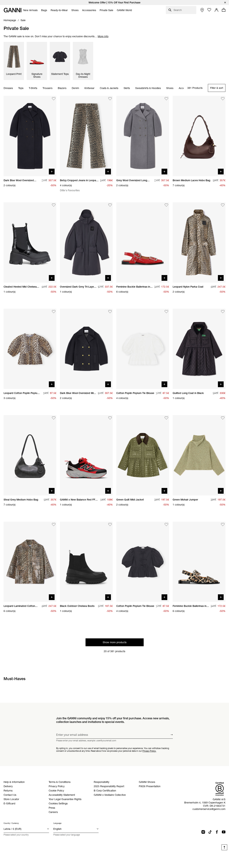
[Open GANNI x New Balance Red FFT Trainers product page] (86, 455)
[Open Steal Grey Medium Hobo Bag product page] (30, 455)
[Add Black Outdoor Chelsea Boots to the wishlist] (110, 524)
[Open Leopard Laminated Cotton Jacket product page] (30, 562)
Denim (75, 88)
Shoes (169, 88)
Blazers (62, 88)
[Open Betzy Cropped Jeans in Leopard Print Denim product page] (86, 136)
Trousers (47, 88)
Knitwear (89, 88)
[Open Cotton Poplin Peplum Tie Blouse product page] (142, 349)
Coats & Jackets (109, 88)
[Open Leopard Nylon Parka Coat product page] (199, 242)
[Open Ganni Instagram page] (203, 832)
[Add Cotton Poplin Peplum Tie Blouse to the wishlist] (166, 311)
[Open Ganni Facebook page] (217, 832)
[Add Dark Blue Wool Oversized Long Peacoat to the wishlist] (53, 98)
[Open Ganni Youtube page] (223, 832)
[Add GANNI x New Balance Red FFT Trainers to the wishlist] (110, 418)
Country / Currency (11, 823)
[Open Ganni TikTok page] (210, 832)
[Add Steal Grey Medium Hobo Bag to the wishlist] (53, 418)
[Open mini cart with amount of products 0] (223, 10)
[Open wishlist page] (209, 10)
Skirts (127, 88)
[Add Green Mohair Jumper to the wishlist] (222, 418)
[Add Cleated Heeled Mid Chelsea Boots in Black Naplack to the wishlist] (53, 205)
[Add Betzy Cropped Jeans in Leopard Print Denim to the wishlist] (110, 98)
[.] (114, 2)
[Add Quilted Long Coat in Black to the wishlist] (222, 311)
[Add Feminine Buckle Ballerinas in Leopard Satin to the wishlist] (222, 524)
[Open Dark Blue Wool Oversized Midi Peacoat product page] (86, 349)
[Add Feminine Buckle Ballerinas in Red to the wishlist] (166, 205)
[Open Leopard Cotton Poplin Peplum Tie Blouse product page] (30, 349)
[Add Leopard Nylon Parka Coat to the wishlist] (222, 205)
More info (103, 36)
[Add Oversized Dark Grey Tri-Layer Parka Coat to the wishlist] (110, 205)
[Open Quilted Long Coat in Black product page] (199, 349)
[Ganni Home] (12, 10)
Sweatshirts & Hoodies (148, 88)
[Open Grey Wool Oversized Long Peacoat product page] (142, 136)
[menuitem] (30, 10)
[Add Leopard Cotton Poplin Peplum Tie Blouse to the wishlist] (53, 311)
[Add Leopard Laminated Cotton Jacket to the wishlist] (53, 524)
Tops (20, 88)
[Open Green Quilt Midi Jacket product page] (142, 455)
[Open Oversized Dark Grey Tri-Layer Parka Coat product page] (86, 242)
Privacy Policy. (149, 750)
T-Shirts (33, 88)
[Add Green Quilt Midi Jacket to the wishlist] (166, 418)
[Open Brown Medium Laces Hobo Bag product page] (199, 136)
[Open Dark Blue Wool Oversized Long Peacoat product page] (30, 136)
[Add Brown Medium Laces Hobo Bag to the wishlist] (222, 98)
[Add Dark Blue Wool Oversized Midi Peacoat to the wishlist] (110, 311)
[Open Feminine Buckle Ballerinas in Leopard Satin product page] (199, 562)
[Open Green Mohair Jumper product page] (199, 455)
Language (57, 823)
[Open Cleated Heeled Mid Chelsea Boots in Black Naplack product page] (30, 242)
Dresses (8, 88)
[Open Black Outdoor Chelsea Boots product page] (86, 562)
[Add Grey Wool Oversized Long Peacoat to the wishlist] (166, 98)
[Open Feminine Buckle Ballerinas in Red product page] (142, 242)
